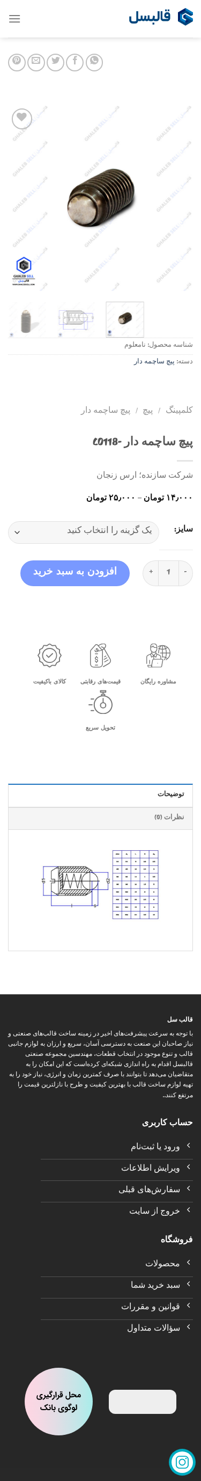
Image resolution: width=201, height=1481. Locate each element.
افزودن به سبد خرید (75, 573)
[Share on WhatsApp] (94, 62)
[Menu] (14, 18)
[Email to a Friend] (36, 62)
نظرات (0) (169, 818)
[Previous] (175, 198)
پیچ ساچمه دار (154, 362)
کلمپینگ (179, 412)
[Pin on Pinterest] (17, 62)
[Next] (17, 198)
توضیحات (171, 795)
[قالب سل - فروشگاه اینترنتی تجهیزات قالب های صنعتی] (161, 19)
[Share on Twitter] (55, 62)
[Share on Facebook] (75, 62)
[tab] (100, 795)
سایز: (183, 530)
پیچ (148, 412)
